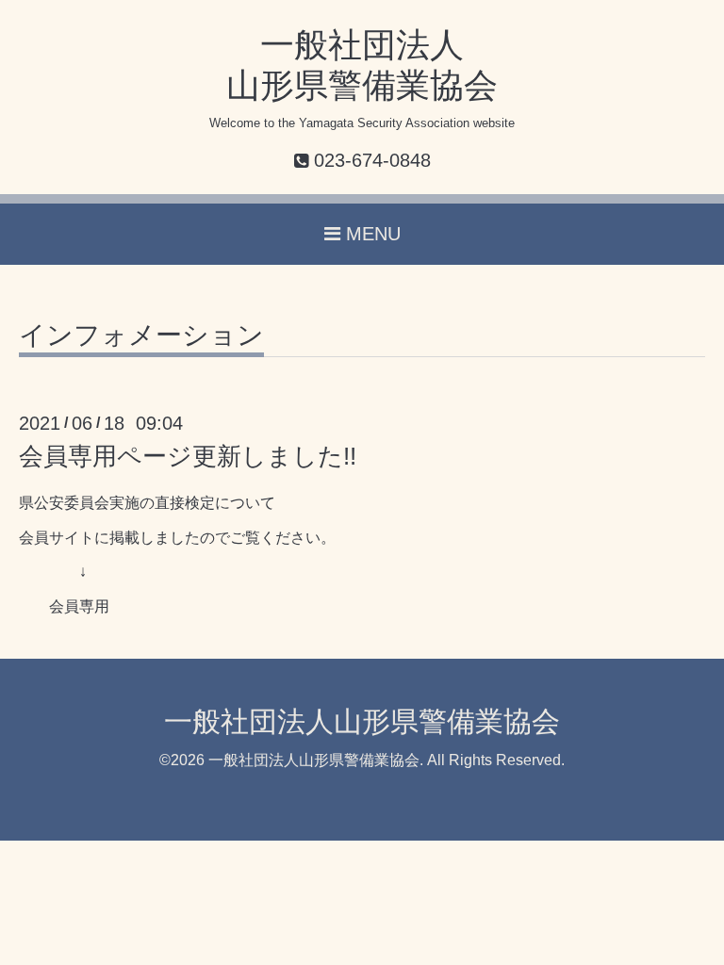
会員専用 (79, 606)
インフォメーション (141, 336)
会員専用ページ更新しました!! (187, 456)
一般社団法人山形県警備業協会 (362, 721)
